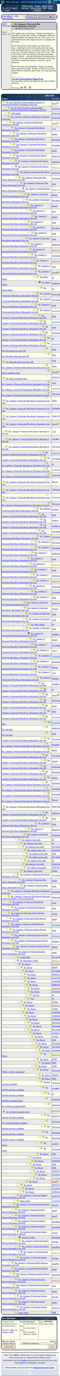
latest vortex (25, 1201)
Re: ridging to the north (31, 840)
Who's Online (35, 8)
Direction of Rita (28, 1237)
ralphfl (54, 919)
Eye (32, 999)
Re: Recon (26, 964)
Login (7, 10)
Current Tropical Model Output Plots (27, 79)
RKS (54, 212)
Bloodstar (56, 830)
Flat (54, 17)
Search (37, 6)
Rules (50, 8)
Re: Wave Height (38, 625)
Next (47, 17)
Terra (54, 239)
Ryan (54, 267)
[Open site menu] (2, 2)
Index (40, 17)
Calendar (37, 10)
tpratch (54, 640)
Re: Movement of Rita (29, 961)
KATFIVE (56, 156)
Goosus (55, 609)
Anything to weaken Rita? (12, 1101)
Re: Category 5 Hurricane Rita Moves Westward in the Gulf (26, 668)
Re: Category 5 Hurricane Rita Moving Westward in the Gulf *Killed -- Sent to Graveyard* (26, 898)
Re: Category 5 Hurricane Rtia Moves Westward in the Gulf (24, 179)
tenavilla (55, 1264)
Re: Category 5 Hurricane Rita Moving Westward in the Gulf (25, 1253)
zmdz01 (55, 1144)
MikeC (12, 1330)
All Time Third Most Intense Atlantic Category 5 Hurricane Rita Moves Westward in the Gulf (23, 103)
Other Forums (27, 6)
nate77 (54, 1216)
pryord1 (55, 1036)
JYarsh (54, 914)
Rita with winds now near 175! (14, 351)
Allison (54, 750)
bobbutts (55, 679)
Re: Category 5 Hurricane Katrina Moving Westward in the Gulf (23, 953)
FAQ (44, 8)
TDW (54, 1313)
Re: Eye (36, 995)
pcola (54, 559)
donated (24, 1360)
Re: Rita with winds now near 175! (15, 356)
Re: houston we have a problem (14, 1123)
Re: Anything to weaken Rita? (14, 1106)
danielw (11, 1332)
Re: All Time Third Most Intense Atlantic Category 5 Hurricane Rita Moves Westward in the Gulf (24, 109)
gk (53, 278)
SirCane (55, 1205)
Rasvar (55, 482)
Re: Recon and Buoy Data (16, 379)
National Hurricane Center (43, 1368)
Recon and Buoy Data (11, 373)
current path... (25, 957)
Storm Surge (23, 1313)
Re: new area (7, 729)
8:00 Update (16, 113)
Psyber (55, 1002)
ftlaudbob (55, 745)
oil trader (55, 439)
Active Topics (47, 6)
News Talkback (7, 16)
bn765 (54, 151)
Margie (54, 134)
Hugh (54, 184)
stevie (54, 366)
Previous (30, 17)
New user (25, 8)
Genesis (55, 509)
